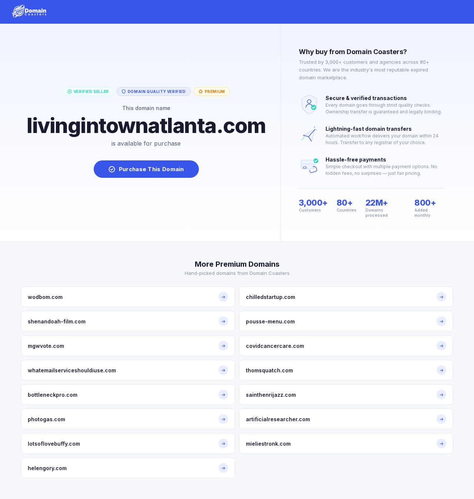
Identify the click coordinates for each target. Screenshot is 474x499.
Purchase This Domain (151, 169)
